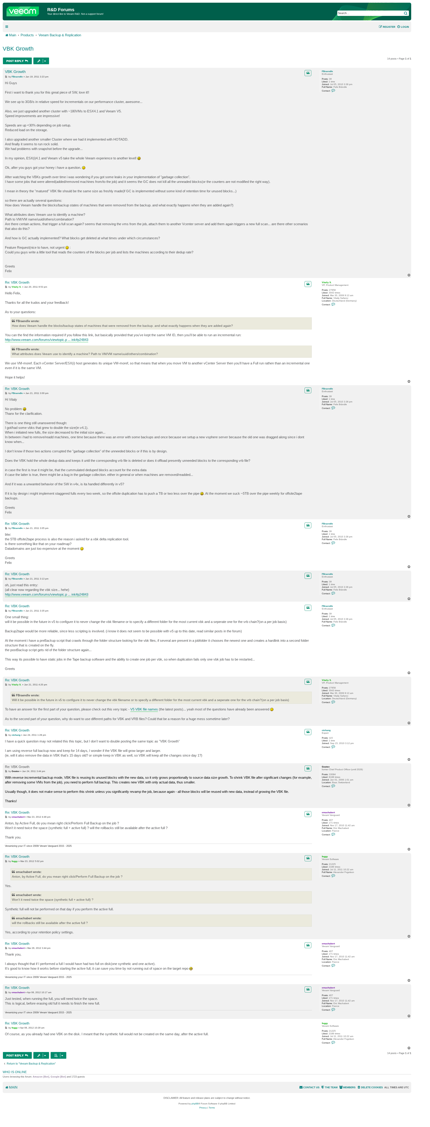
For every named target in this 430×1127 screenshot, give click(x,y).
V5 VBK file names (144, 709)
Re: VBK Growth (17, 282)
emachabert (328, 812)
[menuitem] (403, 27)
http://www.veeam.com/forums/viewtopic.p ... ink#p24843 (46, 340)
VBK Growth (18, 48)
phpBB (195, 1103)
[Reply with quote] (308, 73)
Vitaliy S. (327, 282)
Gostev (326, 767)
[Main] (25, 10)
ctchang (326, 730)
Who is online (15, 1072)
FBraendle (327, 71)
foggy (325, 856)
